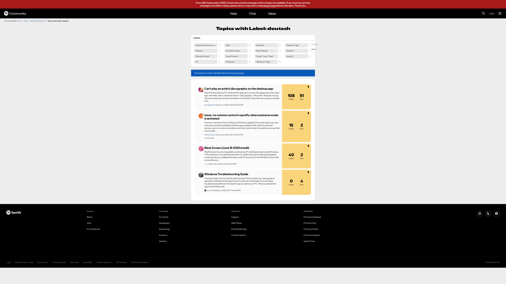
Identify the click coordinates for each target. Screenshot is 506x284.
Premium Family (311, 229)
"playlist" (290, 50)
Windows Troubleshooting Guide (226, 174)
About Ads (74, 262)
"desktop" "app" (292, 45)
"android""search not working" (207, 45)
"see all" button (231, 56)
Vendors (163, 241)
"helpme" (199, 50)
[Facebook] (496, 213)
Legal (8, 262)
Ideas (272, 13)
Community (17, 13)
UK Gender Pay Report (140, 262)
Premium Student (312, 235)
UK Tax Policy (121, 262)
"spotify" (290, 56)
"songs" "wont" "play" (265, 56)
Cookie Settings (59, 262)
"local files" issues (232, 50)
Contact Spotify (238, 235)
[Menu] (500, 13)
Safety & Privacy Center (24, 262)
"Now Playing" (262, 50)
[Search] (483, 13)
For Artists (163, 216)
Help (233, 13)
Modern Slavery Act (104, 262)
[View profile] (201, 89)
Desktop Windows (37, 21)
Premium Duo (310, 223)
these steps (270, 5)
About (90, 216)
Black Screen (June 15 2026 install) (226, 147)
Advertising (164, 229)
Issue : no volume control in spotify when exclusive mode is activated (241, 116)
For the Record (93, 229)
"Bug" (227, 45)
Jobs (89, 223)
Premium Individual (312, 216)
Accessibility (88, 262)
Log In (491, 13)
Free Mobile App (239, 229)
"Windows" (230, 61)
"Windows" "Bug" (263, 61)
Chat (252, 13)
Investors (163, 235)
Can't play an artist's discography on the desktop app (238, 88)
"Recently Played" (202, 56)
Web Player (236, 223)
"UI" (196, 61)
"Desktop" (260, 45)
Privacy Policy (42, 262)
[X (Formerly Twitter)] (488, 213)
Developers (164, 223)
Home (18, 21)
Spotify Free (309, 241)
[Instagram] (479, 213)
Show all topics (237, 73)
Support (235, 216)
